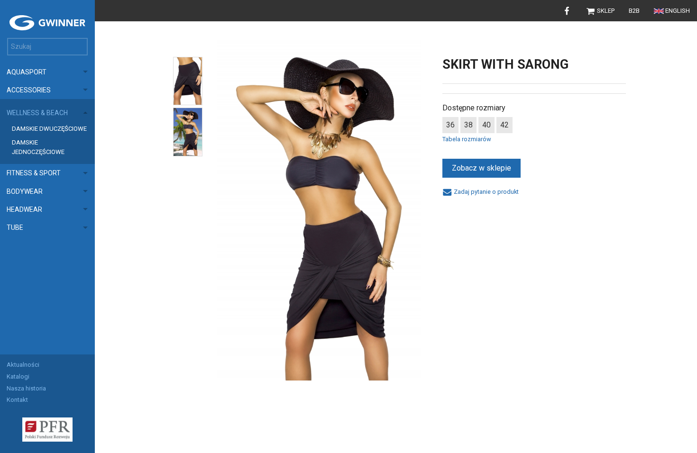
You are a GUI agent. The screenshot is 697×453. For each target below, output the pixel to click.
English (677, 10)
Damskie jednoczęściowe (38, 147)
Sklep (605, 10)
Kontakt (17, 399)
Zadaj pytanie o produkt (485, 191)
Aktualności (23, 364)
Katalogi (18, 376)
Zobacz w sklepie (481, 167)
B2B (634, 10)
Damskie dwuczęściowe (49, 128)
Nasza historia (26, 388)
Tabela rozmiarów (466, 139)
